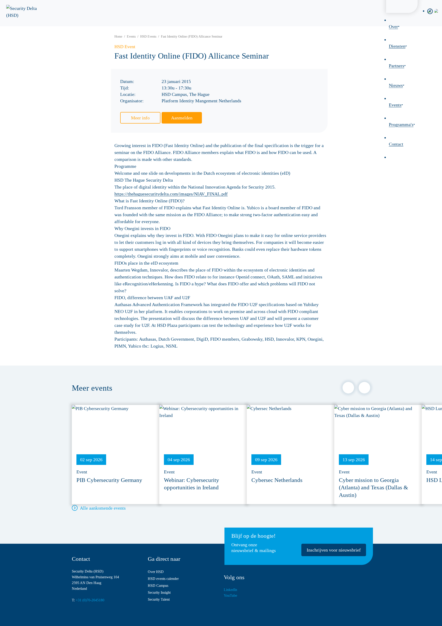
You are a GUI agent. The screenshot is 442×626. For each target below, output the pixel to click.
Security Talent (159, 599)
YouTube (230, 595)
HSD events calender (163, 579)
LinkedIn (230, 590)
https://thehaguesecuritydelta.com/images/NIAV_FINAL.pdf (171, 193)
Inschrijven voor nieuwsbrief (334, 549)
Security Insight (159, 592)
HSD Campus (158, 586)
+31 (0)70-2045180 (90, 600)
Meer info (140, 117)
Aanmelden (181, 117)
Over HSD (156, 572)
